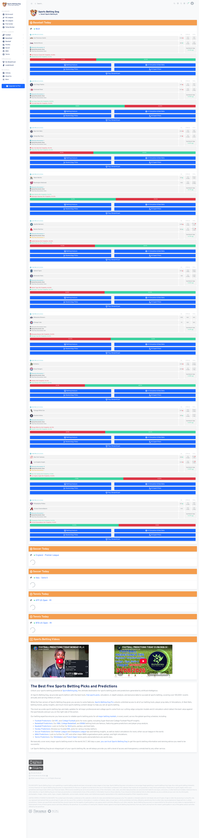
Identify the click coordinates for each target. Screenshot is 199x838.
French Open (72, 737)
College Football (68, 721)
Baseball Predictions (43, 726)
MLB (38, 29)
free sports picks (93, 695)
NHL (69, 729)
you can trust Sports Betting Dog (114, 742)
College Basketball (68, 723)
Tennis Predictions (42, 737)
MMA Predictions (42, 734)
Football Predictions (43, 721)
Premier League (60, 732)
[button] (192, 3)
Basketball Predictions (44, 723)
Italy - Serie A (42, 578)
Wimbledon (58, 737)
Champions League (78, 732)
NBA (59, 723)
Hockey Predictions (42, 729)
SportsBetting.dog (69, 691)
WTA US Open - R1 (44, 623)
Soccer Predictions (42, 732)
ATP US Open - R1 (44, 600)
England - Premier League (47, 555)
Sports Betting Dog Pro (104, 702)
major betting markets (107, 716)
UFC (67, 734)
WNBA (82, 723)
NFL (56, 721)
